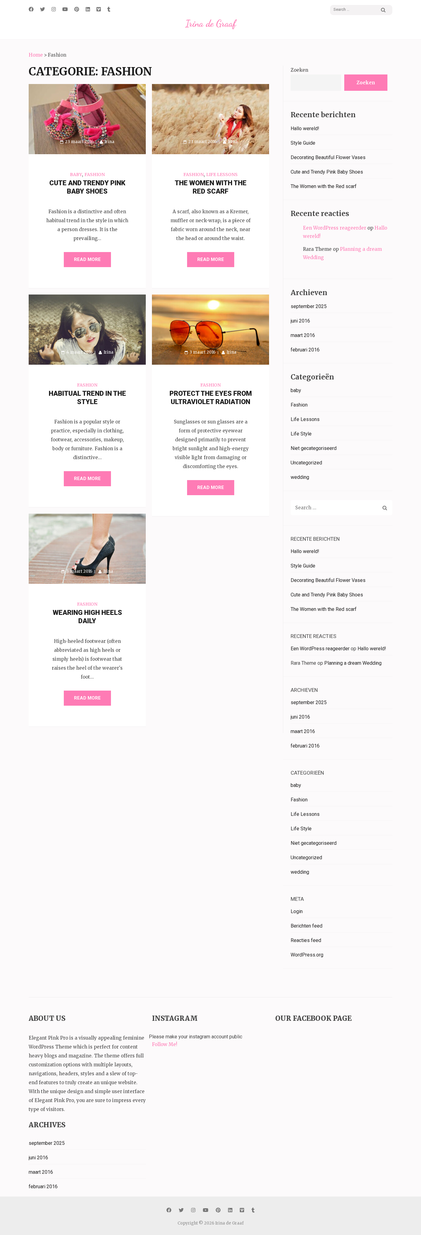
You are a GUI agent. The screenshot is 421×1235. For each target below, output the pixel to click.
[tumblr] (108, 9)
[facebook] (31, 9)
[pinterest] (76, 9)
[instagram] (53, 9)
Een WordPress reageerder (334, 228)
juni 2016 (300, 321)
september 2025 (309, 306)
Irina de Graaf (210, 23)
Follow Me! (164, 1044)
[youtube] (65, 9)
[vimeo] (98, 9)
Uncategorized (306, 463)
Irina (109, 141)
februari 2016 (305, 350)
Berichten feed (306, 926)
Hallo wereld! (305, 128)
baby (76, 174)
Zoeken (299, 70)
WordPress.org (307, 955)
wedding (300, 477)
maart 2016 (303, 335)
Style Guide (303, 143)
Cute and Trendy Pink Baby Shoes (327, 172)
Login (297, 911)
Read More (87, 259)
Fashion (94, 174)
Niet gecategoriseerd (314, 448)
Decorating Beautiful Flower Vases (328, 157)
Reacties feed (306, 940)
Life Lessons (222, 174)
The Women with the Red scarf (324, 186)
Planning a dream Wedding (353, 663)
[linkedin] (88, 9)
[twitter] (42, 9)
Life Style (301, 434)
